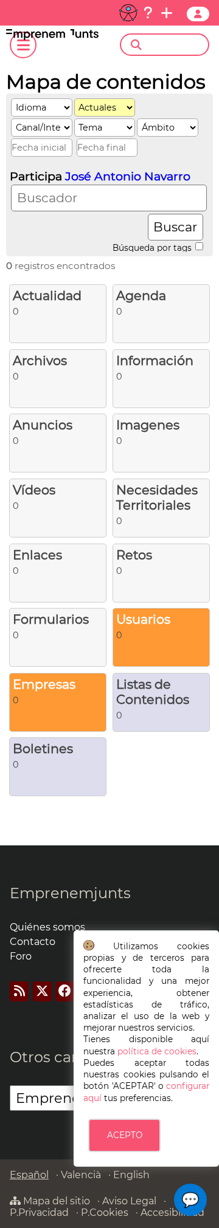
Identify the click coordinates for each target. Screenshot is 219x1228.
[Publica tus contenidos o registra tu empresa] (166, 13)
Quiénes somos (47, 927)
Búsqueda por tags (153, 247)
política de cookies (156, 1051)
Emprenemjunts (70, 893)
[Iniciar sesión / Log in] (198, 14)
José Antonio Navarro (127, 176)
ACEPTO (124, 1135)
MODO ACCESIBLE (128, 13)
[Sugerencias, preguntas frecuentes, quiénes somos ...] (147, 13)
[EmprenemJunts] (52, 37)
